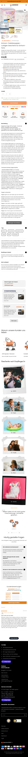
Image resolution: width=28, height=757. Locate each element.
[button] (6, 300)
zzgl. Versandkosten (19, 59)
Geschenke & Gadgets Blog (4, 676)
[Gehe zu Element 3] (11, 37)
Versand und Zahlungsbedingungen (6, 681)
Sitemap (3, 726)
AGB (2, 733)
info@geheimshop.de (9, 697)
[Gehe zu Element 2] (7, 36)
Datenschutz (4, 731)
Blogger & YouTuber (6, 670)
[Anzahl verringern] (3, 94)
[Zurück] (1, 1)
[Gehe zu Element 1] (3, 36)
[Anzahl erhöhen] (10, 94)
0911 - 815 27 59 (9, 693)
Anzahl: (3, 91)
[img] (4, 611)
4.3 (3, 40)
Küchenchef (7, 306)
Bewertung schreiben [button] (14, 602)
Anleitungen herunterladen (14, 222)
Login (2, 738)
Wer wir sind (4, 673)
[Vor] (26, 1)
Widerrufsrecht (5, 728)
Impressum (4, 736)
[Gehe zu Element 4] (15, 36)
